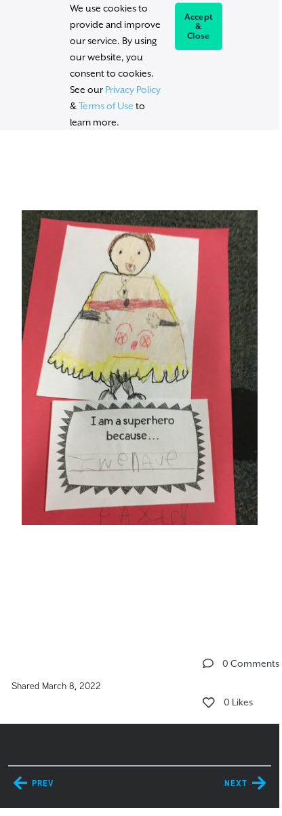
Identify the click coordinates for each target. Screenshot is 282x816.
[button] (208, 663)
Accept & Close (199, 26)
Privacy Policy (133, 89)
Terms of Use (106, 105)
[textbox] (139, 383)
